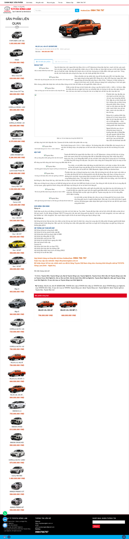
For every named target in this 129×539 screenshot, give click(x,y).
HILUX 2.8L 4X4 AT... (17, 395)
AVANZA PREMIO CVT (17, 491)
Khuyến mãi (39, 2)
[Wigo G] (17, 280)
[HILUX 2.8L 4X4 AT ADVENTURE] (80, 28)
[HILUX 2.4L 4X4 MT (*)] (69, 304)
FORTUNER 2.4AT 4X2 (16, 41)
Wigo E (17, 311)
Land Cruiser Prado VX (17, 171)
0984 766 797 (81, 2)
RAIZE (17, 60)
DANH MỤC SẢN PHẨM (14, 2)
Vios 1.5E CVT (17, 234)
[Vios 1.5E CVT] (17, 228)
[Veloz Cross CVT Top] (17, 85)
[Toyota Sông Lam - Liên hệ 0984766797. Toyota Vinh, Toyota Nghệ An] (17, 10)
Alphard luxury (16, 139)
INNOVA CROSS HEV (17, 442)
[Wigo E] (17, 302)
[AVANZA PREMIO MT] (17, 501)
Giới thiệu (29, 2)
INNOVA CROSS (17, 427)
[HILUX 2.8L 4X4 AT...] (17, 389)
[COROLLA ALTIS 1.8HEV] (17, 453)
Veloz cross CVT (17, 76)
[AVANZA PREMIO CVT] (17, 486)
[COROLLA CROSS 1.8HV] (17, 101)
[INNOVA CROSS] (17, 421)
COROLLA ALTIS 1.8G (17, 329)
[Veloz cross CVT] (17, 70)
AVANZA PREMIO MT (17, 507)
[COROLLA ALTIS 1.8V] (17, 340)
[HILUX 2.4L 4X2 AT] (45, 304)
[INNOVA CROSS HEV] (17, 437)
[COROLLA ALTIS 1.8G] (17, 322)
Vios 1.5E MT (17, 250)
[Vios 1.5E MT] (17, 244)
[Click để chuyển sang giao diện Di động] (8, 536)
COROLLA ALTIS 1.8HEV (17, 460)
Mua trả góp (51, 2)
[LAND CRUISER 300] (17, 149)
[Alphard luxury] (17, 133)
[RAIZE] (17, 52)
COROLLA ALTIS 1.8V (17, 346)
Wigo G (17, 289)
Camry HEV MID (17, 476)
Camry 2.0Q (17, 202)
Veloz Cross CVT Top (17, 91)
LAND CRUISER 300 (16, 155)
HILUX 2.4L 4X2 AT (45, 310)
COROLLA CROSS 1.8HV (17, 107)
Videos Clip (69, 2)
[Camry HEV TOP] (17, 180)
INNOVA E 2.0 (16, 411)
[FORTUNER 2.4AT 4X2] (17, 35)
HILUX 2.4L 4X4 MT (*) (68, 310)
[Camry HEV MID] (17, 470)
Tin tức (60, 2)
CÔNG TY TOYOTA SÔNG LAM (15, 518)
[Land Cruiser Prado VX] (17, 165)
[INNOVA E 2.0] (17, 405)
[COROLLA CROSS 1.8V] (17, 117)
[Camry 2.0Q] (17, 196)
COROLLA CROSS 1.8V (17, 123)
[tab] (43, 61)
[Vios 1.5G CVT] (17, 212)
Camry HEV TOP (17, 186)
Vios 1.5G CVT (17, 218)
